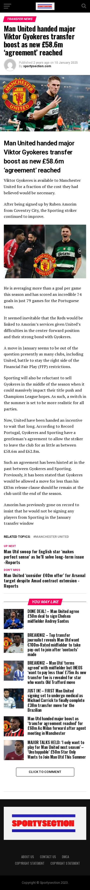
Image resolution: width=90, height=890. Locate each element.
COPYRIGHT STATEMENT (29, 863)
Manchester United (52, 537)
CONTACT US (48, 856)
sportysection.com (37, 66)
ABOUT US (27, 856)
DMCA (65, 856)
